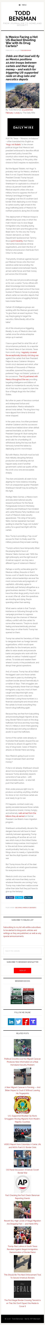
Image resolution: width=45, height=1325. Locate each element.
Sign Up (22, 970)
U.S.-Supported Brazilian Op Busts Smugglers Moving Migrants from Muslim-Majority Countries (22, 1119)
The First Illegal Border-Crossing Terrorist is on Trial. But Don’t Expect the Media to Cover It (22, 1303)
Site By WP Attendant (32, 1319)
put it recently (17, 241)
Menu (24, 5)
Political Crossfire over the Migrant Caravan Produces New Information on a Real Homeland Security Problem (22, 1062)
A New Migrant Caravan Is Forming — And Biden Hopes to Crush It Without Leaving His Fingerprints (22, 1090)
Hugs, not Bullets (13, 144)
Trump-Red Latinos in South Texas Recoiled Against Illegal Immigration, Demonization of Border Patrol (22, 1249)
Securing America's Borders (25, 907)
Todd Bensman (22, 16)
